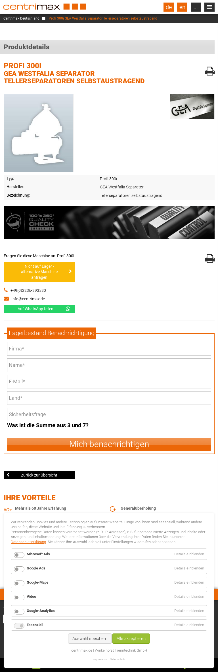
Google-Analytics (41, 611)
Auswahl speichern (89, 638)
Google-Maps (38, 582)
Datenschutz (117, 659)
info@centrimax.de (28, 299)
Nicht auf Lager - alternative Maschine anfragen (39, 272)
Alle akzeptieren (131, 638)
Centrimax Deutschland (21, 18)
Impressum (100, 659)
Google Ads (36, 568)
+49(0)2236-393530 (28, 290)
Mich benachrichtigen (109, 444)
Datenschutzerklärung (28, 542)
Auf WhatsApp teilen (35, 309)
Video (31, 596)
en (182, 7)
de (169, 7)
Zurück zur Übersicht (39, 475)
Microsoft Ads (38, 554)
